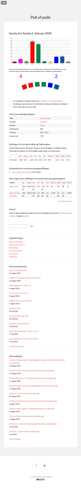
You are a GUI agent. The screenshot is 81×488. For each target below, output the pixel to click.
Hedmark (43, 122)
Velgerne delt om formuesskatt (20, 301)
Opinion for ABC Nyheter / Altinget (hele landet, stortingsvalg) (31, 408)
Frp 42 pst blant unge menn (19, 316)
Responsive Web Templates (43, 477)
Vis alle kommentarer (16, 346)
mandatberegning (51, 101)
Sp (40, 156)
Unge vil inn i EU (15, 308)
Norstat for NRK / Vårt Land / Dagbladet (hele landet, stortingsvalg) (33, 386)
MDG (57, 156)
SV (35, 156)
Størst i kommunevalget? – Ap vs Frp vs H (24, 331)
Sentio (42, 125)
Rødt (63, 156)
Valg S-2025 (13, 186)
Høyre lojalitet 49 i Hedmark (22, 172)
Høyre (26, 156)
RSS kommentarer (15, 251)
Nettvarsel (13, 256)
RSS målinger (13, 248)
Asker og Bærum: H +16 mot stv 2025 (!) (23, 339)
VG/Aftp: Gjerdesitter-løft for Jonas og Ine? (25, 278)
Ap (20, 156)
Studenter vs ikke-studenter (19, 323)
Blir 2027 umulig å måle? (18, 270)
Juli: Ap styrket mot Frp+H (18, 293)
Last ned (69, 201)
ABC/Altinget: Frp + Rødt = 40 (20, 285)
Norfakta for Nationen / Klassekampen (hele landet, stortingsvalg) (33, 401)
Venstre (51, 156)
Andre (68, 156)
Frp (31, 156)
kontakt (26, 216)
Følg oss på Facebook (17, 245)
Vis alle (61, 201)
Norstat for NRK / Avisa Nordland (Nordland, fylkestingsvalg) (31, 370)
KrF (44, 156)
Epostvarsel (13, 254)
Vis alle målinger (15, 439)
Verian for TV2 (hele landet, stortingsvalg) (24, 393)
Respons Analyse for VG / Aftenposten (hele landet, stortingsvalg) (32, 378)
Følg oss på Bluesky (16, 242)
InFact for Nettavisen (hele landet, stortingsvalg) (26, 416)
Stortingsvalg (45, 118)
